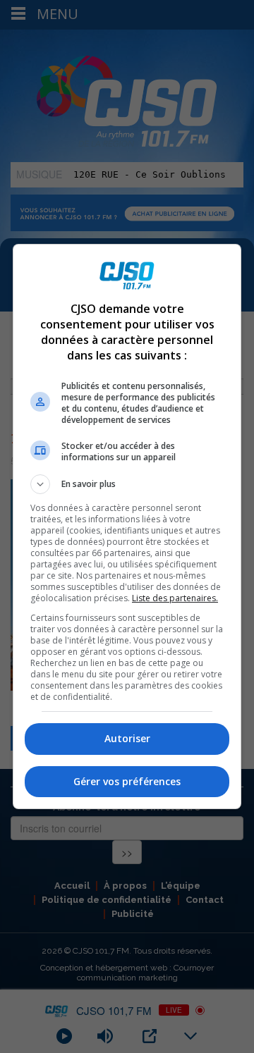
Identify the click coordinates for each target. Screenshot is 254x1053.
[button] (127, 484)
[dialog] (127, 526)
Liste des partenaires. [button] (175, 598)
